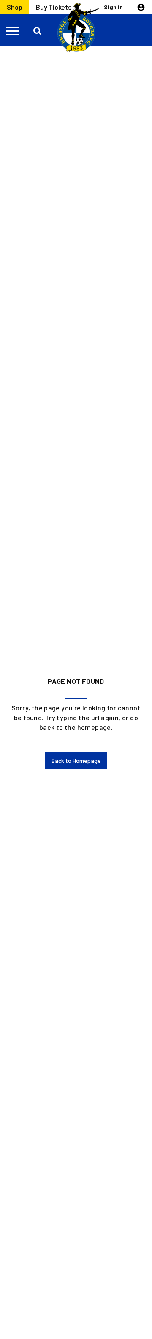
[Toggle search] (38, 30)
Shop (14, 7)
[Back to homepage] (76, 27)
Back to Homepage (76, 760)
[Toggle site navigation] (12, 30)
